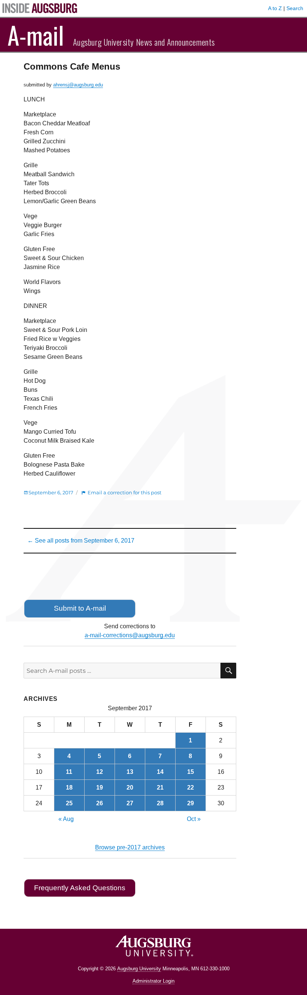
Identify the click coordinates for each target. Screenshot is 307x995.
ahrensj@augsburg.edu (78, 85)
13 (130, 772)
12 (99, 772)
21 (160, 787)
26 (99, 803)
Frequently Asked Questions (79, 888)
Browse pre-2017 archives (130, 847)
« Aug (66, 819)
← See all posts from (80, 540)
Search (294, 8)
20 (130, 787)
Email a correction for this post (124, 492)
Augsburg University (139, 968)
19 (99, 787)
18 (69, 787)
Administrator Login (153, 981)
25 (69, 803)
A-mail (35, 34)
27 (130, 803)
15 (190, 772)
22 (190, 787)
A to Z (275, 8)
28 (160, 803)
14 (160, 772)
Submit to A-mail (80, 608)
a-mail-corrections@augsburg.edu (130, 635)
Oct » (194, 819)
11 (69, 772)
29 (190, 803)
